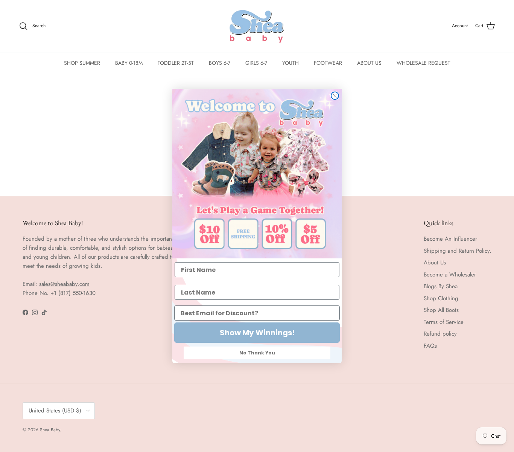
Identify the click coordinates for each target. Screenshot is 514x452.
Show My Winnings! (257, 332)
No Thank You (257, 353)
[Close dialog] (335, 95)
